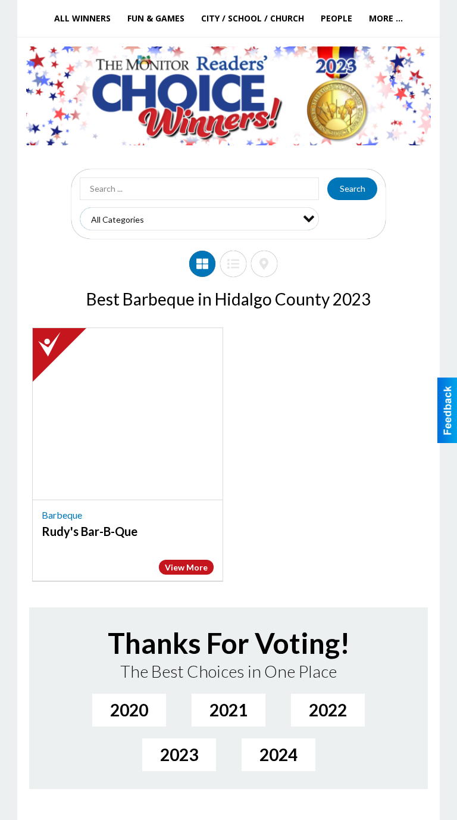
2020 (129, 710)
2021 (228, 710)
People (336, 18)
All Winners (82, 18)
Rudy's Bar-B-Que (89, 531)
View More (186, 567)
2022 (328, 710)
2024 (278, 754)
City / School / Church (252, 18)
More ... (386, 18)
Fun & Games (155, 18)
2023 (179, 754)
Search (352, 188)
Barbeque (62, 514)
